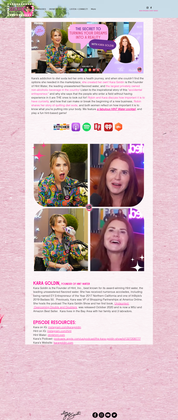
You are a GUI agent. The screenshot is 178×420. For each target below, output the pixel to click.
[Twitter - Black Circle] (114, 415)
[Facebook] (151, 7)
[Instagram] (147, 7)
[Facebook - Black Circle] (95, 415)
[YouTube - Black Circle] (108, 415)
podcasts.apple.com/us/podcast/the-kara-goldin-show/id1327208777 (97, 338)
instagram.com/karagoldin (64, 327)
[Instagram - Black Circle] (101, 415)
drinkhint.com (56, 335)
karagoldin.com (63, 342)
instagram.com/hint (59, 331)
